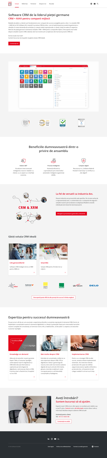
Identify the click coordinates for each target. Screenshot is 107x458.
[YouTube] (55, 439)
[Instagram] (52, 439)
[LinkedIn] (48, 439)
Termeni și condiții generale (80, 446)
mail (95, 4)
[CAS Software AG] (10, 4)
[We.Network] (59, 439)
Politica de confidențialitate (63, 446)
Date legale (51, 446)
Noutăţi (51, 4)
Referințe (25, 4)
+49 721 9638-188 (63, 417)
